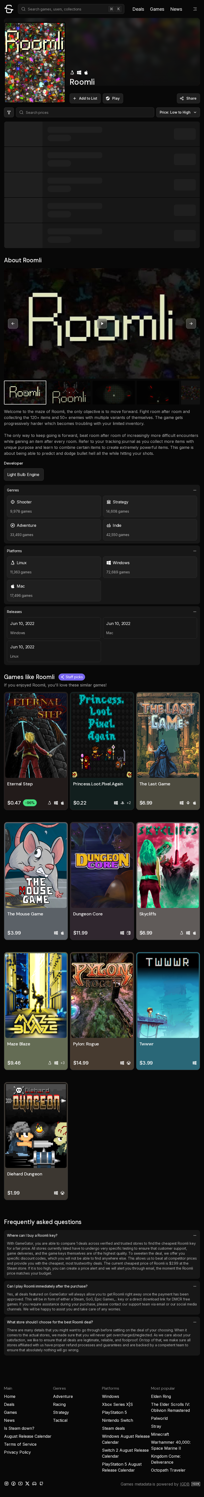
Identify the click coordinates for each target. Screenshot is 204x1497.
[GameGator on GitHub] (41, 1483)
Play (116, 98)
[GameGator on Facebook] (13, 1483)
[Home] (9, 9)
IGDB (185, 1484)
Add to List (88, 98)
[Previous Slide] (13, 324)
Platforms (14, 551)
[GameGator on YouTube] (20, 1483)
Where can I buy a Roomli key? (32, 1235)
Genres (13, 490)
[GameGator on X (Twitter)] (27, 1483)
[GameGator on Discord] (34, 1483)
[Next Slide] (191, 324)
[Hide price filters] (9, 112)
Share (191, 98)
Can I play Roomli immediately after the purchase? (47, 1286)
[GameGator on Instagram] (6, 1483)
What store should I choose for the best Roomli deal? (50, 1322)
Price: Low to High (175, 112)
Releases (14, 612)
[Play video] (102, 324)
